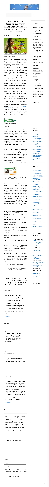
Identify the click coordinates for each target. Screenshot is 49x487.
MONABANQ (34, 218)
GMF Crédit (37, 217)
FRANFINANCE (38, 212)
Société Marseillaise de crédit (37, 221)
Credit (9, 15)
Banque (28, 15)
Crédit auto (21, 485)
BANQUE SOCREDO (35, 178)
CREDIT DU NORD (39, 198)
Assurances (16, 15)
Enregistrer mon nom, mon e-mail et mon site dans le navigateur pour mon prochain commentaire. (16, 471)
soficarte (38, 224)
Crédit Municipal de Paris (36, 209)
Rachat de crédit (37, 15)
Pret (23, 15)
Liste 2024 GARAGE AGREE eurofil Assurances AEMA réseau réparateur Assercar (37, 141)
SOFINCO (36, 226)
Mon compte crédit (41, 483)
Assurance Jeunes (21, 483)
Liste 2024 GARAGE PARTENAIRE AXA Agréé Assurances (37, 148)
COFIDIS (34, 193)
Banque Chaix (35, 170)
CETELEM (41, 191)
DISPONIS (42, 209)
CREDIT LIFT (35, 199)
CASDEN (39, 188)
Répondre (7, 316)
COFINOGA (36, 194)
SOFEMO (35, 223)
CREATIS (41, 196)
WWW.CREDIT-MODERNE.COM (15, 216)
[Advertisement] (41, 115)
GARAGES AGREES (37, 213)
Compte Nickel (36, 196)
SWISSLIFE (40, 226)
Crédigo (34, 207)
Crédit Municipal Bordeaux (39, 207)
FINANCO (38, 210)
